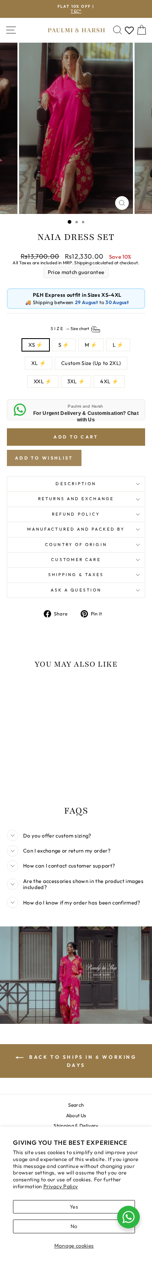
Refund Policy (76, 514)
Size (70, 328)
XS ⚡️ (35, 344)
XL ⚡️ (38, 363)
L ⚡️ (118, 344)
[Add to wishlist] (17, 691)
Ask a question (76, 590)
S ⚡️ (63, 344)
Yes (74, 1206)
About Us (76, 1115)
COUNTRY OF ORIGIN (76, 544)
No (74, 1226)
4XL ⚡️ (109, 381)
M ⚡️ (91, 344)
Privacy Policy (60, 1186)
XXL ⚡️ (43, 381)
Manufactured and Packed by (76, 529)
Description (76, 483)
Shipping (83, 263)
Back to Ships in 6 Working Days (81, 1061)
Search (76, 1105)
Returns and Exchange (76, 498)
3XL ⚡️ (76, 381)
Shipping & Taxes (76, 574)
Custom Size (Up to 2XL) (91, 363)
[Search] (117, 30)
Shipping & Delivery (76, 1126)
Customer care (76, 559)
